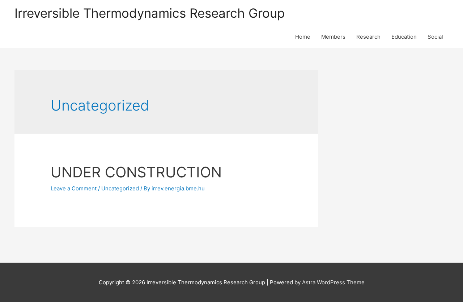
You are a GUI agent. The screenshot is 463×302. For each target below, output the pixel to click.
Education (404, 36)
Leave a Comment (74, 188)
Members (333, 36)
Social (435, 36)
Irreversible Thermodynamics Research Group (149, 13)
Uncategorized (120, 188)
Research (368, 36)
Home (302, 36)
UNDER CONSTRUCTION (136, 172)
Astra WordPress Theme (333, 282)
